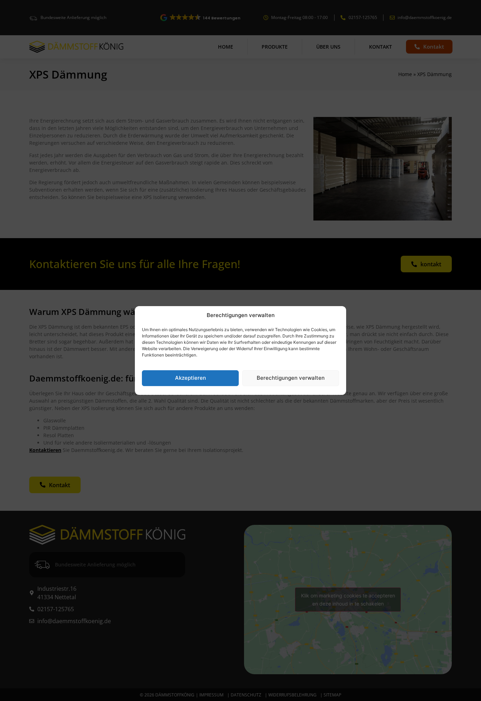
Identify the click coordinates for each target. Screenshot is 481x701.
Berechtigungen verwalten (291, 377)
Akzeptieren (190, 377)
